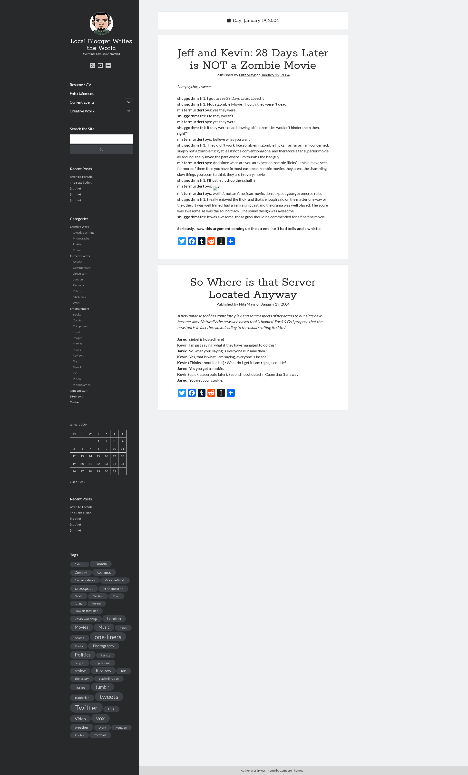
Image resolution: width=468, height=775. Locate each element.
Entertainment (82, 93)
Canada (101, 564)
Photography (81, 238)
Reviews (78, 355)
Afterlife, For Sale (81, 177)
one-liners (108, 636)
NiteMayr (247, 74)
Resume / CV (80, 84)
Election (98, 596)
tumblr (102, 687)
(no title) (75, 188)
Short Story (82, 678)
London (78, 279)
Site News (79, 297)
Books (77, 314)
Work (76, 303)
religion (80, 663)
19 (74, 464)
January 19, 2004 (275, 74)
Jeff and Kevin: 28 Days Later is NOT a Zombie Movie (253, 59)
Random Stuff (79, 390)
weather (81, 727)
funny (78, 603)
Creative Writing (83, 232)
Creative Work (82, 111)
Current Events (82, 102)
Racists (105, 655)
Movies (78, 344)
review (80, 671)
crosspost (84, 588)
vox (100, 718)
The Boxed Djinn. (81, 182)
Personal (79, 285)
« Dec (73, 482)
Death (79, 596)
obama (79, 638)
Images (77, 338)
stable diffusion (109, 678)
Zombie (79, 735)
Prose (77, 250)
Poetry (77, 244)
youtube (121, 727)
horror (96, 603)
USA (111, 709)
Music (77, 349)
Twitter (74, 402)
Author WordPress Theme (258, 770)
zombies (100, 735)
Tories (80, 687)
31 (114, 471)
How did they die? (86, 611)
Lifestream (80, 273)
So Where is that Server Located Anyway (253, 288)
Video (77, 379)
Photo (79, 646)
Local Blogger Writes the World (101, 45)
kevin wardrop (86, 619)
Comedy (81, 573)
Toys (76, 361)
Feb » (81, 482)
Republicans (102, 663)
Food (76, 332)
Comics (78, 320)
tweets (109, 696)
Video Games (82, 385)
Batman (79, 564)
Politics (77, 291)
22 (98, 464)
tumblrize (82, 698)
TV (75, 373)
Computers (80, 326)
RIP (123, 671)
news (123, 627)
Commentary (81, 267)
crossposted (113, 588)
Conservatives (85, 580)
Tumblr (77, 367)
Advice (77, 262)
